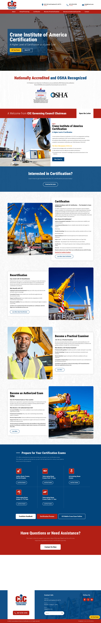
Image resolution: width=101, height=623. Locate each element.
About (13, 11)
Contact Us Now (50, 547)
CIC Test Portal (15, 50)
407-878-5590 (73, 4)
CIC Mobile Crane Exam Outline (72, 516)
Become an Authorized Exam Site (72, 11)
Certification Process (47, 516)
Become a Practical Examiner (51, 11)
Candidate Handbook (25, 516)
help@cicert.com (89, 4)
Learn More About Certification (64, 256)
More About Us (58, 159)
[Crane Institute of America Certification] (12, 4)
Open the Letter (85, 113)
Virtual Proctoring (24, 11)
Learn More (59, 369)
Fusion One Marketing (88, 621)
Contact (87, 11)
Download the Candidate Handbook (63, 252)
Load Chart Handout (22, 482)
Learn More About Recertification (19, 312)
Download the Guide (50, 184)
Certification (36, 11)
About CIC (27, 50)
